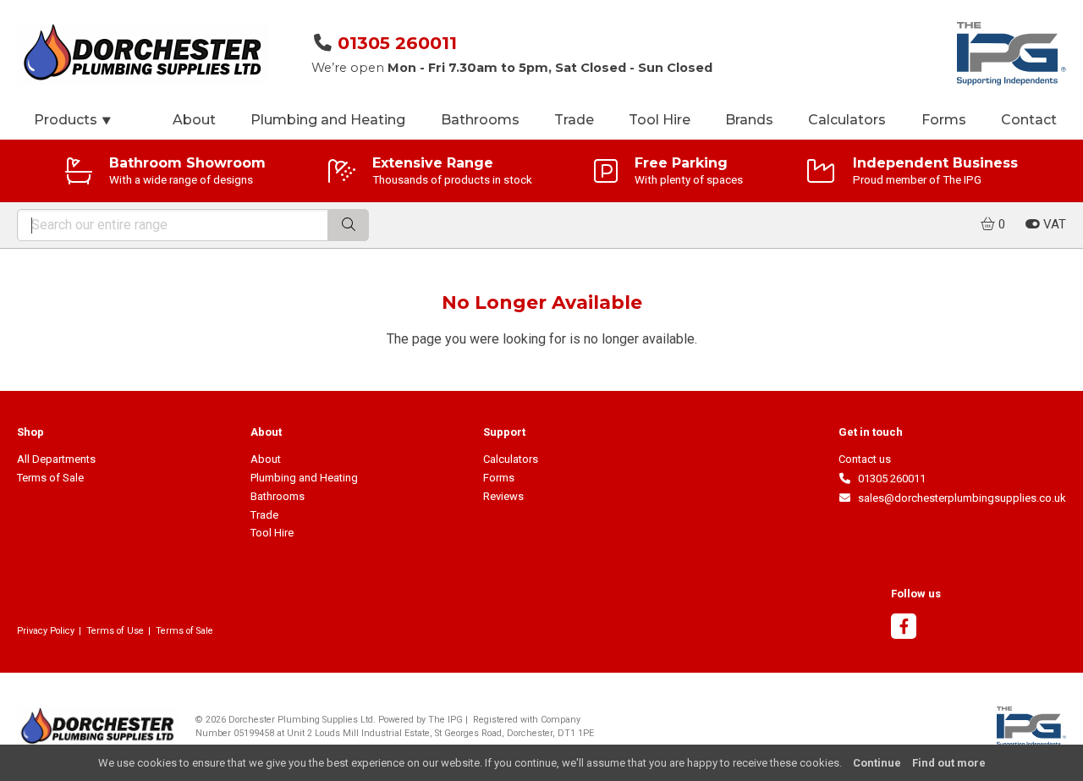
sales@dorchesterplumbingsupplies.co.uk (959, 498)
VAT (1053, 224)
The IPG (445, 719)
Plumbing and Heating (327, 120)
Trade (574, 120)
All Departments (56, 459)
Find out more (949, 762)
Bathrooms (480, 120)
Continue (877, 762)
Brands (749, 120)
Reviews (503, 496)
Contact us (864, 459)
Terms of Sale (50, 477)
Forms (943, 120)
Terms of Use (115, 630)
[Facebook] (903, 628)
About (194, 120)
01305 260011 (397, 42)
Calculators (847, 120)
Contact (1029, 120)
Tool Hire (659, 120)
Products (73, 120)
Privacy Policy (45, 630)
